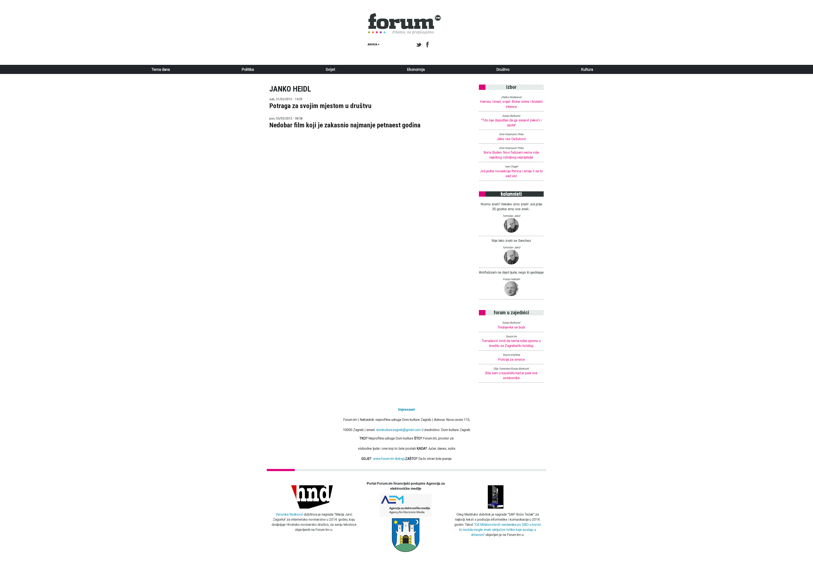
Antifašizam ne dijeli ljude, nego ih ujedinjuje (511, 272)
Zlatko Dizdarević (511, 97)
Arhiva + (373, 44)
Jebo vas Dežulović (511, 139)
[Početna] (405, 15)
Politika (248, 69)
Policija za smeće (511, 360)
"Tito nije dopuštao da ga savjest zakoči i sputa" (511, 122)
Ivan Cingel (511, 166)
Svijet (330, 69)
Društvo (502, 69)
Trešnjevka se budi (511, 327)
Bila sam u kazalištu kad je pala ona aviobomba (511, 375)
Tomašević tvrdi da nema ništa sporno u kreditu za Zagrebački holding (511, 343)
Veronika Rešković (289, 514)
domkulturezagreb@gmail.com (398, 430)
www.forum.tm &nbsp (389, 459)
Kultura (587, 69)
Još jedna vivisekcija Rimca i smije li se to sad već (511, 173)
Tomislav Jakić (511, 215)
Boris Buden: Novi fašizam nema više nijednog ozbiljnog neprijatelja (511, 154)
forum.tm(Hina (511, 354)
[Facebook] (427, 45)
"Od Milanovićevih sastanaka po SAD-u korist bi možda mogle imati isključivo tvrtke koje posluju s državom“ (500, 530)
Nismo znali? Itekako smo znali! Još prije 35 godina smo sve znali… (511, 206)
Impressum (406, 410)
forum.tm (511, 336)
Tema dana (160, 69)
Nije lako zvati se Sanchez (511, 241)
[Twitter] (419, 45)
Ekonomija (416, 69)
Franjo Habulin (511, 279)
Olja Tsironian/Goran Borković (511, 368)
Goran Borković (511, 115)
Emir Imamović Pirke (511, 134)
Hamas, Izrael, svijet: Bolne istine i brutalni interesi (511, 104)
